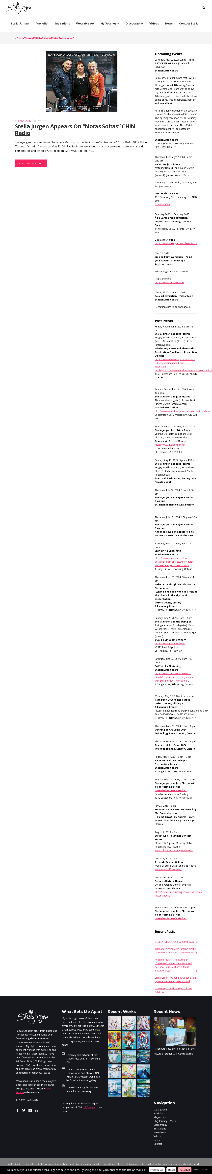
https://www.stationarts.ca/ (169, 282)
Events (41, 120)
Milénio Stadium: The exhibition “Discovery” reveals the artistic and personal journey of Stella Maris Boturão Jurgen (173, 965)
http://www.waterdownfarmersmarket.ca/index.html (182, 411)
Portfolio (158, 1113)
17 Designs (89, 1107)
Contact (158, 1143)
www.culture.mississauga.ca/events (174, 850)
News (157, 1140)
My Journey (160, 1117)
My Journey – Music (165, 1121)
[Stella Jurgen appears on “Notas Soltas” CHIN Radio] (81, 81)
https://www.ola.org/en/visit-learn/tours (176, 243)
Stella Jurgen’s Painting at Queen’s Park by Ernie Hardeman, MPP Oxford (175, 979)
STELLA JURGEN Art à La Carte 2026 (174, 941)
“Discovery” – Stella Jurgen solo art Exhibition (173, 990)
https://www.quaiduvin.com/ (170, 444)
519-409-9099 (162, 204)
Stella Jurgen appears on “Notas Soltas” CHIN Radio (75, 129)
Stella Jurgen (160, 1109)
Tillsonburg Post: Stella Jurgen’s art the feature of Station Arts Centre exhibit (175, 950)
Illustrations (160, 1128)
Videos (157, 1136)
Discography (160, 1124)
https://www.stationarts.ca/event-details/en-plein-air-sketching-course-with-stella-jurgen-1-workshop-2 (174, 561)
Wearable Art (160, 1132)
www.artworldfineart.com (168, 869)
